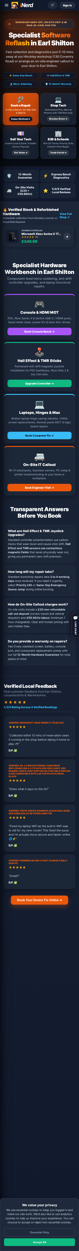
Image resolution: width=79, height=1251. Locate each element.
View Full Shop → (66, 215)
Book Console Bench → (39, 331)
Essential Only (39, 1232)
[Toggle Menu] (6, 5)
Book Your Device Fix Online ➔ (39, 900)
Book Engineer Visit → (39, 487)
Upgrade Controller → (39, 383)
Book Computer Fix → (39, 435)
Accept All (39, 1242)
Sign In (67, 5)
